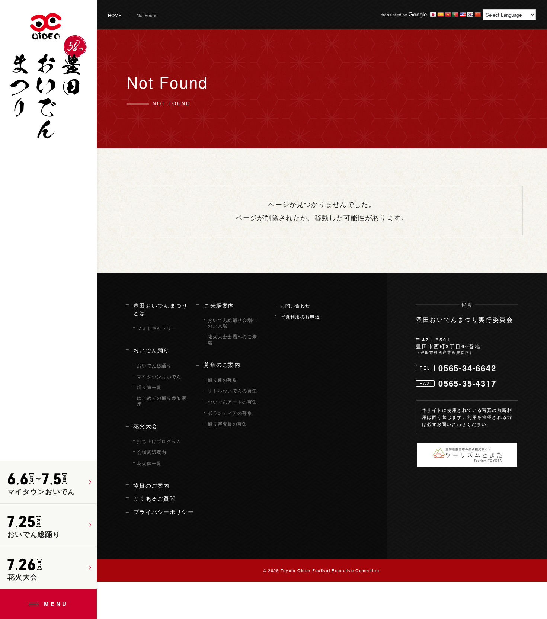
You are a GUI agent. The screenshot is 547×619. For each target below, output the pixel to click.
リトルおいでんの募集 (232, 391)
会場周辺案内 (152, 452)
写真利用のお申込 (300, 317)
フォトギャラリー (156, 328)
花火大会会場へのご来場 (232, 339)
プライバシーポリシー (163, 512)
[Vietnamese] (447, 14)
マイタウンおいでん (159, 376)
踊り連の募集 (222, 380)
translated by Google (404, 15)
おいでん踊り (151, 350)
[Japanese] (432, 14)
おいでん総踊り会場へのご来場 (232, 323)
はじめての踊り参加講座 (161, 401)
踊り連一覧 (149, 387)
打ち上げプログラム (159, 441)
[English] (462, 14)
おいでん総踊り (154, 365)
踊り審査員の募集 (227, 424)
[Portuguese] (455, 14)
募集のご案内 (222, 364)
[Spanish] (440, 14)
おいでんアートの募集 (232, 402)
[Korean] (470, 14)
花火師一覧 (149, 463)
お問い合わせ (295, 305)
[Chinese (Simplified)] (477, 14)
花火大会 (145, 426)
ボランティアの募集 (230, 413)
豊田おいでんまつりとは (160, 309)
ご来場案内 (219, 305)
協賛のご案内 (151, 485)
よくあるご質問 (154, 498)
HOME (114, 15)
